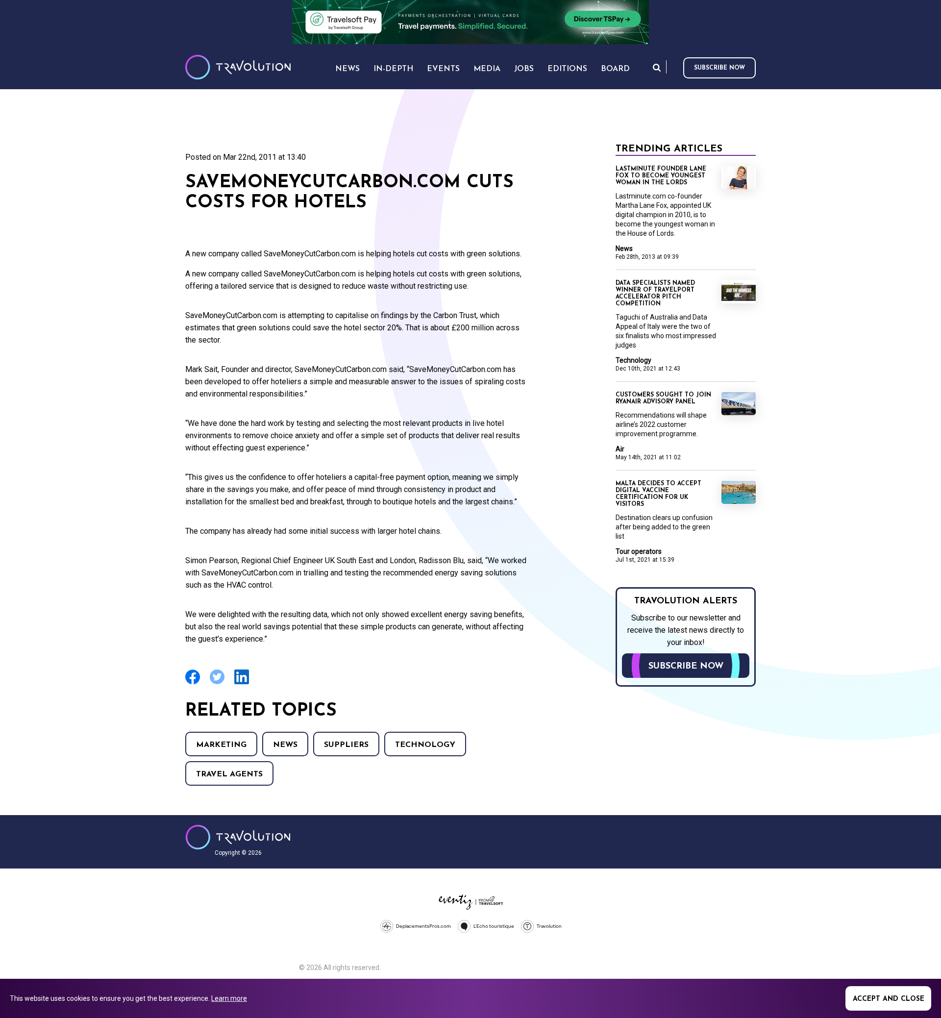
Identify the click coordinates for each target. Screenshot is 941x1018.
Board (615, 69)
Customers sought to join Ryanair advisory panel (663, 398)
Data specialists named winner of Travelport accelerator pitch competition (655, 293)
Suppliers (346, 745)
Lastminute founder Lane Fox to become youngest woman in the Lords (661, 176)
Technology (425, 745)
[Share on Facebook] (192, 683)
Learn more (229, 998)
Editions (567, 69)
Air (620, 449)
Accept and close (888, 999)
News (285, 745)
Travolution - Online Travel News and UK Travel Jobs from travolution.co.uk (238, 837)
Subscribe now (719, 68)
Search (656, 67)
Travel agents (229, 774)
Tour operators (639, 551)
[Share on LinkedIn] (241, 683)
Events (443, 69)
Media (486, 69)
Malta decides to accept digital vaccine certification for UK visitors (658, 494)
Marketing (221, 745)
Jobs (524, 69)
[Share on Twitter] (217, 683)
